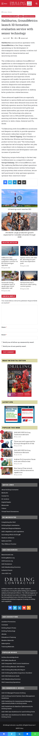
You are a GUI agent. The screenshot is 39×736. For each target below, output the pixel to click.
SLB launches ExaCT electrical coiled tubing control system (28, 284)
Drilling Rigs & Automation (11, 525)
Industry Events (7, 570)
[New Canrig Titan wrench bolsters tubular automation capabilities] (7, 471)
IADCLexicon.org (7, 561)
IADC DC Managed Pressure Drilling (14, 693)
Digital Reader (6, 502)
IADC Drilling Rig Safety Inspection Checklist (17, 673)
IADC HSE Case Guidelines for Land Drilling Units (18, 712)
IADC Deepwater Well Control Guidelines (15, 663)
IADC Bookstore (7, 564)
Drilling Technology (8, 631)
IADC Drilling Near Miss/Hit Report (13, 670)
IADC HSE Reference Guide (10, 676)
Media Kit (5, 493)
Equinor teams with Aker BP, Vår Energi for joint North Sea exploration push (28, 260)
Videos (4, 508)
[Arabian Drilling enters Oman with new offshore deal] (7, 462)
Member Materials (8, 640)
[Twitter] (10, 182)
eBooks (4, 634)
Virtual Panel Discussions (10, 511)
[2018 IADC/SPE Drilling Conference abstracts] (7, 435)
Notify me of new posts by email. (14, 346)
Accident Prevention (9, 622)
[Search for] (37, 4)
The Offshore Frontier (9, 544)
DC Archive (5, 499)
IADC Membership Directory (11, 567)
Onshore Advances (29, 16)
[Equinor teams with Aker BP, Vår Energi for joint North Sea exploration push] (29, 251)
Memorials (5, 505)
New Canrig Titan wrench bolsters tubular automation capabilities (24, 470)
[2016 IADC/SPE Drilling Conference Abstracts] (7, 453)
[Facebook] (5, 182)
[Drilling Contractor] (20, 3)
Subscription (6, 643)
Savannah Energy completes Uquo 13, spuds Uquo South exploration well (8, 285)
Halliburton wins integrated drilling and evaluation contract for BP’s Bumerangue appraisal (10, 261)
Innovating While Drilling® (9, 16)
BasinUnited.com (7, 555)
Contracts (5, 625)
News (10, 12)
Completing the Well (9, 522)
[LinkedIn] (15, 182)
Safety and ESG (6, 541)
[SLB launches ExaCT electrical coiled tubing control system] (29, 276)
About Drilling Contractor (10, 490)
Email (4, 335)
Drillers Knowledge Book (10, 657)
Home (5, 12)
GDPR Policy (19, 728)
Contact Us (5, 496)
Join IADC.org (6, 573)
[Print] (24, 182)
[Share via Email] (19, 182)
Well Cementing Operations (11, 682)
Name (4, 327)
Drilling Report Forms (9, 628)
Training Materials (8, 646)
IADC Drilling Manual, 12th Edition (13, 666)
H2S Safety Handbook (9, 660)
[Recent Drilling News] (20, 396)
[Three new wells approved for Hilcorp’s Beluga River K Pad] (7, 444)
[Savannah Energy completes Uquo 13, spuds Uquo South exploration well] (10, 276)
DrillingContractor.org (11, 725)
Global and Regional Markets (11, 528)
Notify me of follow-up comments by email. (18, 342)
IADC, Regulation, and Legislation (13, 531)
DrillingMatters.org (8, 558)
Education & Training (9, 637)
